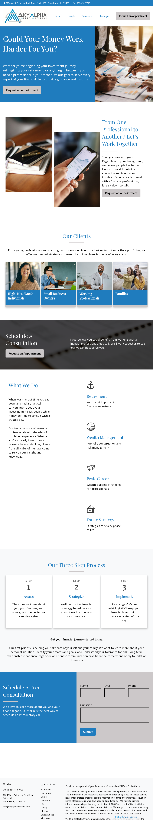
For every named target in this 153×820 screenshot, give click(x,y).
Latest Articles (47, 814)
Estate (43, 796)
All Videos (45, 818)
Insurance (45, 800)
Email (107, 685)
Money (43, 807)
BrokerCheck (134, 786)
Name (84, 685)
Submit (88, 732)
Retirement (45, 789)
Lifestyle (44, 811)
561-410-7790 (83, 3)
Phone (132, 685)
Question (86, 705)
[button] (57, 16)
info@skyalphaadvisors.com (16, 806)
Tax (42, 803)
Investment (45, 793)
